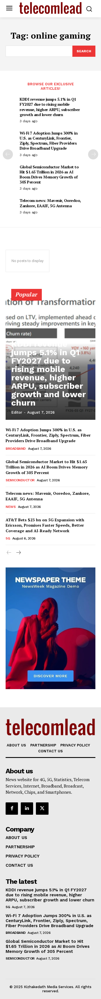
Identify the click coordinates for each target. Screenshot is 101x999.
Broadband (16, 449)
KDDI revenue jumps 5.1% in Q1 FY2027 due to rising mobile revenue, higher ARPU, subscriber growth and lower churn (50, 106)
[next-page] (93, 154)
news (10, 507)
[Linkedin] (27, 808)
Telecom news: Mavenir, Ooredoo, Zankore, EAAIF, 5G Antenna (50, 203)
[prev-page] (8, 154)
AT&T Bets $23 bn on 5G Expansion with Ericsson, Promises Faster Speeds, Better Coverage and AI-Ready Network (45, 525)
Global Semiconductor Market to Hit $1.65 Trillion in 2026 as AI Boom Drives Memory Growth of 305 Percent (49, 174)
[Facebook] (12, 808)
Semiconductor (20, 480)
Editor (16, 412)
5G (8, 538)
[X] (42, 808)
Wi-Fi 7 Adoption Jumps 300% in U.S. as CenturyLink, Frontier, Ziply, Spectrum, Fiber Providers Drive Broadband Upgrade (48, 140)
